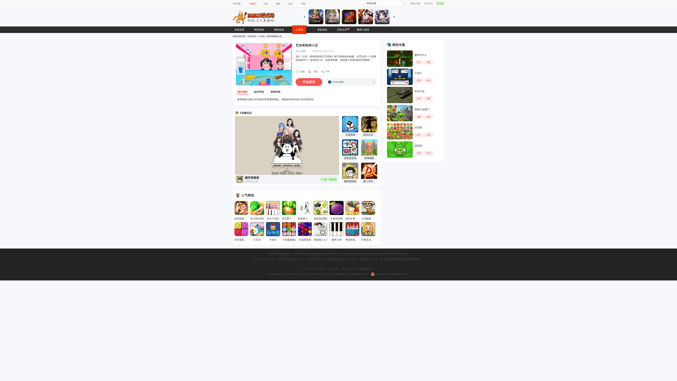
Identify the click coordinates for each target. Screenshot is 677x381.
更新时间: (317, 51)
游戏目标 (275, 91)
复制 (315, 71)
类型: (298, 51)
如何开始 (259, 91)
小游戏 (252, 3)
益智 (419, 80)
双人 (419, 62)
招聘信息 (346, 269)
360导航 (237, 3)
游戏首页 (239, 29)
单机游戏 (322, 29)
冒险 (428, 62)
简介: (298, 56)
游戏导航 (252, 36)
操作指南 (242, 91)
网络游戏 (279, 29)
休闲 (303, 51)
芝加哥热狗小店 (307, 45)
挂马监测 (320, 269)
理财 (303, 3)
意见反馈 (333, 269)
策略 (428, 98)
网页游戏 (259, 29)
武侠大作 (342, 29)
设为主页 (428, 3)
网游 (278, 3)
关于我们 (307, 269)
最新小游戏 (363, 29)
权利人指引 (415, 3)
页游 (266, 3)
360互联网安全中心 (364, 269)
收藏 (302, 71)
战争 (419, 98)
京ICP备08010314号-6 (357, 274)
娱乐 (291, 3)
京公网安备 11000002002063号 (390, 274)
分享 (327, 71)
